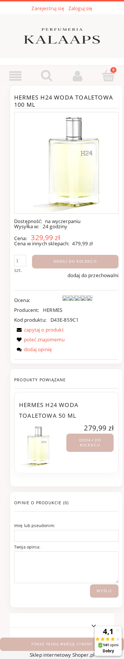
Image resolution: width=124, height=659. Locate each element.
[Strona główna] (62, 35)
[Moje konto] (77, 76)
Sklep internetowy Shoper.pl (62, 654)
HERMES (52, 310)
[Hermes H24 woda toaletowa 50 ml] (42, 446)
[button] (15, 76)
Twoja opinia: (27, 547)
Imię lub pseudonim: (34, 525)
